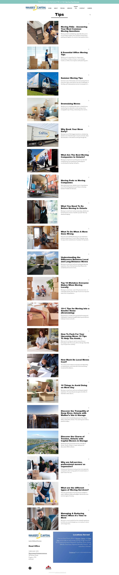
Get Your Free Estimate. (72, 2)
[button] (90, 14)
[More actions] (89, 24)
